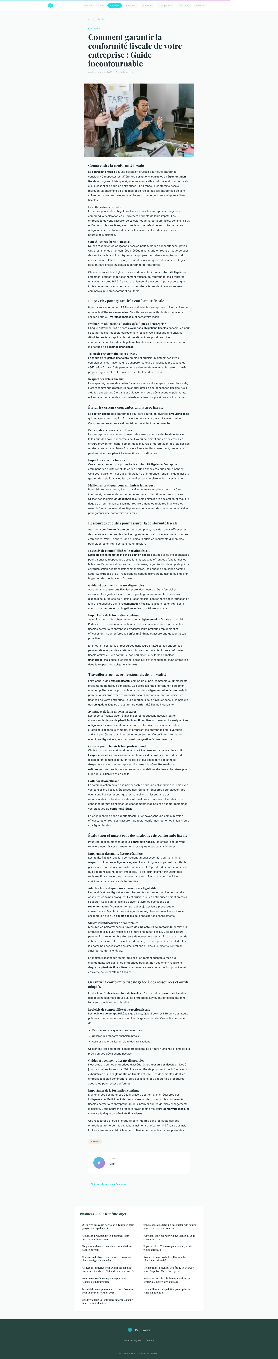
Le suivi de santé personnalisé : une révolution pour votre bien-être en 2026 (108, 1291)
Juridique (147, 5)
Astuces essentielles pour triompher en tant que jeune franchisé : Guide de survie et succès (108, 1269)
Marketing (184, 5)
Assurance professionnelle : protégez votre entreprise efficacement (106, 1237)
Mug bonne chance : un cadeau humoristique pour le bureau (107, 1248)
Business (114, 5)
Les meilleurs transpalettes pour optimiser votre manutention (168, 1291)
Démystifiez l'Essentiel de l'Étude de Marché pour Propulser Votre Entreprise (169, 1269)
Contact (150, 1340)
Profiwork (143, 1330)
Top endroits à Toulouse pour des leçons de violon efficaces (168, 1248)
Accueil (88, 5)
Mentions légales (133, 1340)
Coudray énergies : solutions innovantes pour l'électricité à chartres (107, 1301)
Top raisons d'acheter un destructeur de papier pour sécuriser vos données (170, 1226)
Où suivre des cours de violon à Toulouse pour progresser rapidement (108, 1226)
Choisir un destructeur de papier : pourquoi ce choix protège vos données (108, 1258)
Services (199, 5)
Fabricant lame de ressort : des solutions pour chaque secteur (169, 1237)
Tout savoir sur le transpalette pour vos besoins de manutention (104, 1280)
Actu (101, 5)
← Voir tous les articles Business (107, 1184)
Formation (131, 5)
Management (165, 5)
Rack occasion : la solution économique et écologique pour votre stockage (167, 1280)
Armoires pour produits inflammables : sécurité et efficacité (166, 1258)
